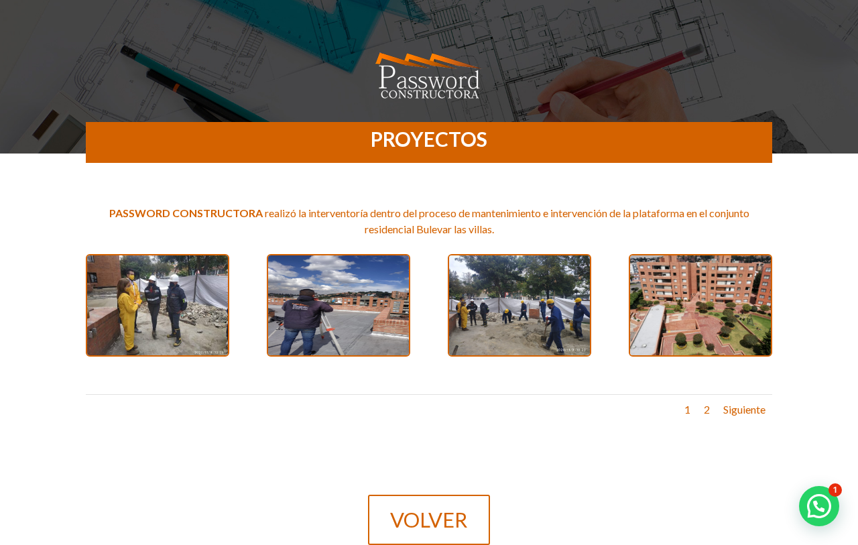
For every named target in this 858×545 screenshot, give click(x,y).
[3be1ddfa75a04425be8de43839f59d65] (700, 355)
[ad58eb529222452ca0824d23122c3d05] (338, 355)
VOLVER (429, 519)
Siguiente (744, 409)
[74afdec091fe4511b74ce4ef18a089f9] (157, 355)
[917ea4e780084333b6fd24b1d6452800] (519, 355)
